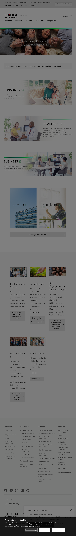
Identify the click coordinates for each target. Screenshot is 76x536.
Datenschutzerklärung (35, 526)
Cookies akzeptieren (58, 530)
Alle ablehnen (44, 530)
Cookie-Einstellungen (31, 530)
